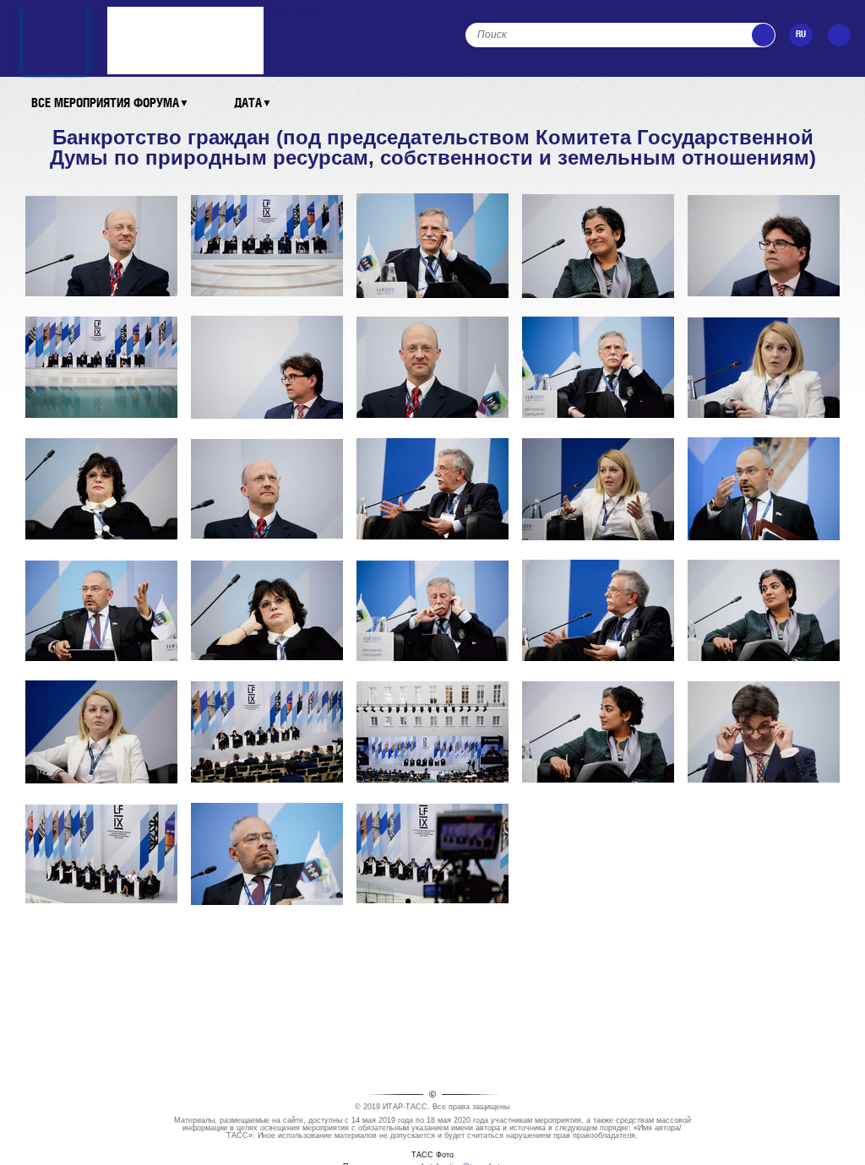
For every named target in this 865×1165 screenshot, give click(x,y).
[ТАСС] (54, 14)
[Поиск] (763, 35)
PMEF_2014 (292, 11)
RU (801, 34)
